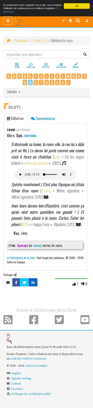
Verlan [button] (12, 92)
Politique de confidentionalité (31, 394)
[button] (87, 20)
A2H (25, 224)
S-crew (45, 190)
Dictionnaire (21, 40)
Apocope (22, 245)
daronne (30, 135)
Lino (56, 157)
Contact (16, 383)
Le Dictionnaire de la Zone (21, 257)
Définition (17, 118)
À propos (17, 389)
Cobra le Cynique (36, 365)
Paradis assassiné (37, 163)
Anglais (16, 373)
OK (77, 6)
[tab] (46, 92)
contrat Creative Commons (28, 358)
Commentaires (45, 118)
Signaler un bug (21, 378)
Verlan (37, 40)
